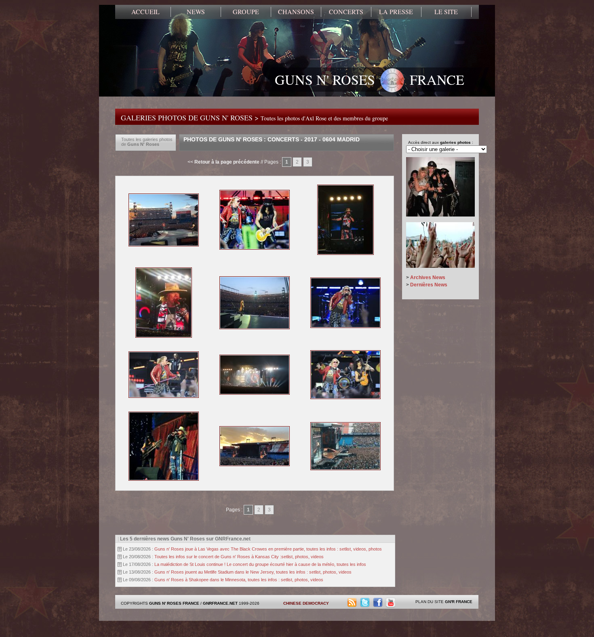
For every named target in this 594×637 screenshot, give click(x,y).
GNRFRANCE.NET (220, 603)
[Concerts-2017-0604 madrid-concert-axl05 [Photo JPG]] (163, 396)
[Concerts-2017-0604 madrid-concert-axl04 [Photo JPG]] (345, 326)
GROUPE (246, 12)
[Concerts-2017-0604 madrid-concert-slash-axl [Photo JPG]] (345, 397)
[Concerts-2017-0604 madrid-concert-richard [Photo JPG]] (254, 393)
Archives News (427, 277)
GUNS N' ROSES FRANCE (369, 79)
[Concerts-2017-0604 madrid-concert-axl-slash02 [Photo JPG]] (254, 248)
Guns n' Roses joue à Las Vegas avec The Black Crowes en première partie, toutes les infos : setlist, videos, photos (268, 549)
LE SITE (446, 12)
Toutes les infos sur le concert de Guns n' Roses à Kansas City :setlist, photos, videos (239, 556)
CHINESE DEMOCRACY (306, 603)
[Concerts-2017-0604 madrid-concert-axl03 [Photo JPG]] (254, 327)
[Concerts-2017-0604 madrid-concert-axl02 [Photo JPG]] (163, 336)
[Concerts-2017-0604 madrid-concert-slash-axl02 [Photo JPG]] (163, 479)
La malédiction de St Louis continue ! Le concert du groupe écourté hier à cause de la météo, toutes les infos (260, 564)
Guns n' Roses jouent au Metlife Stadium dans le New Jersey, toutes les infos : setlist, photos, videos (253, 572)
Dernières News (428, 285)
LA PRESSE (396, 12)
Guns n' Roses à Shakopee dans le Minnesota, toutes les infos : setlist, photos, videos (238, 579)
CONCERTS (346, 12)
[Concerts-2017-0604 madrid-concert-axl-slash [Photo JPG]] (163, 245)
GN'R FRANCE (458, 601)
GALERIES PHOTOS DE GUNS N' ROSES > (254, 117)
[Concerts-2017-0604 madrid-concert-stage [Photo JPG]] (345, 468)
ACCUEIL (145, 12)
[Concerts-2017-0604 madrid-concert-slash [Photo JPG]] (254, 464)
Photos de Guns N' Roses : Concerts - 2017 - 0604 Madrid (271, 139)
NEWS (196, 12)
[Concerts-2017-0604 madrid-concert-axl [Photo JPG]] (345, 253)
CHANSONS (296, 12)
